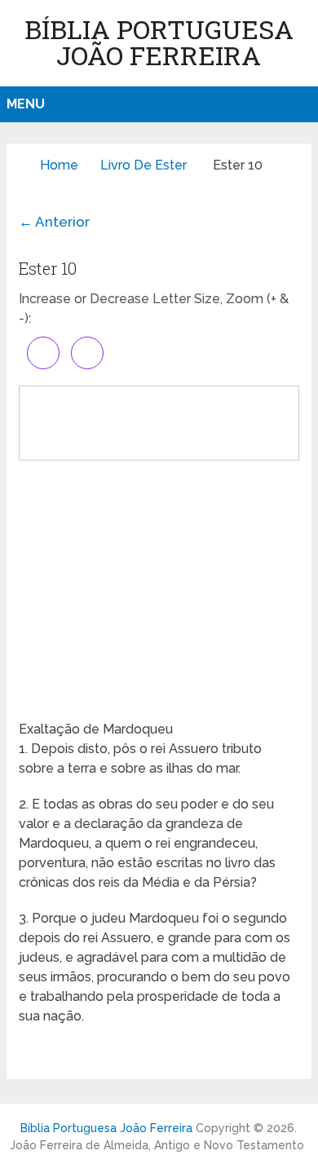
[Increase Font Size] (43, 353)
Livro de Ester (143, 165)
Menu (26, 104)
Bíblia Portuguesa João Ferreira (159, 42)
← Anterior (54, 222)
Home (59, 165)
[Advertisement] (159, 589)
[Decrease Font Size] (87, 353)
